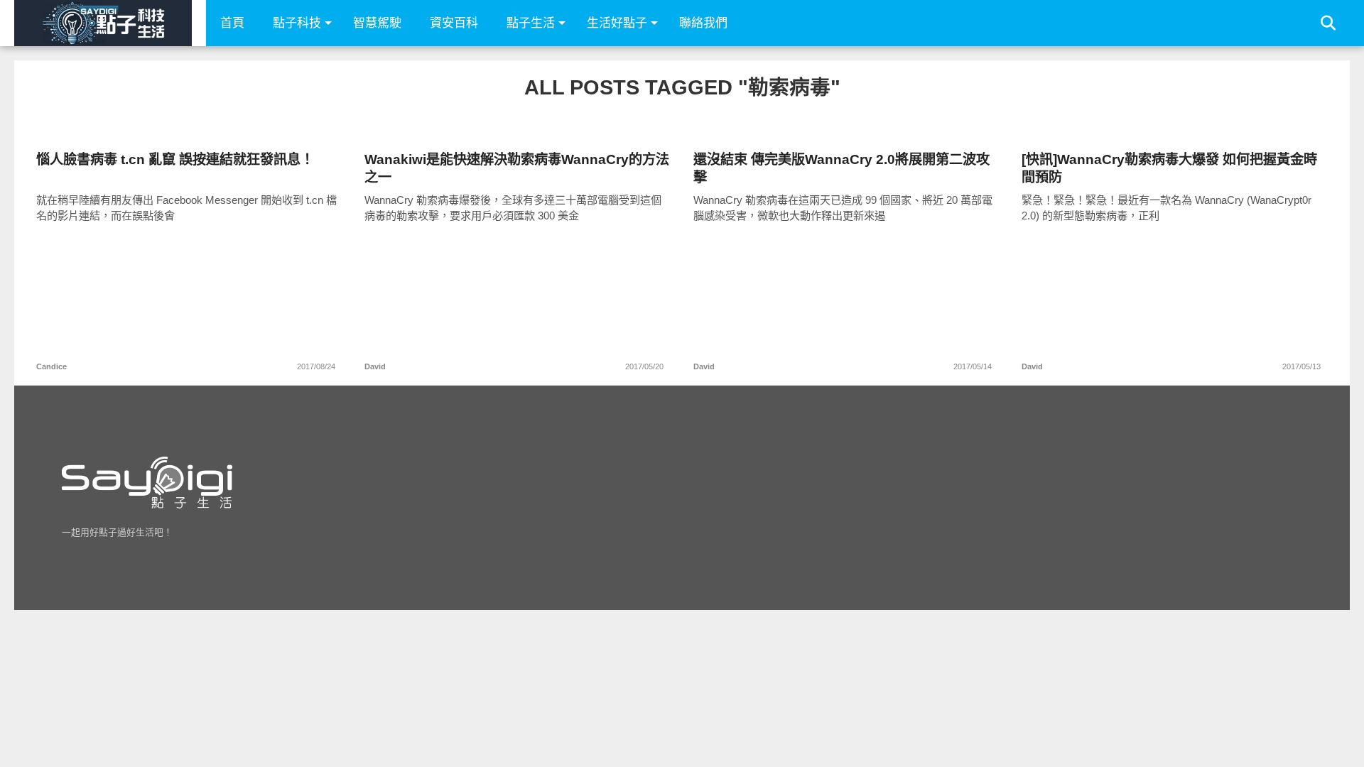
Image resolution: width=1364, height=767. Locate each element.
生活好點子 (617, 23)
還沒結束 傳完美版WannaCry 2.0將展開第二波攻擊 (841, 168)
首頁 (232, 23)
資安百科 (454, 23)
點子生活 (531, 23)
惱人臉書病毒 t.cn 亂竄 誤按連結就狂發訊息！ (175, 159)
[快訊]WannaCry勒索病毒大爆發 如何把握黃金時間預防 (1169, 168)
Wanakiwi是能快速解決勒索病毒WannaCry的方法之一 (516, 168)
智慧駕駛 (377, 23)
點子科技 (297, 23)
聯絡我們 (703, 23)
